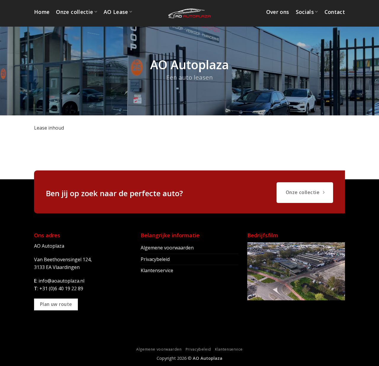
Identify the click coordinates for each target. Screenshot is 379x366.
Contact (335, 11)
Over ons (277, 11)
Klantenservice (157, 270)
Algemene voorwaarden (167, 247)
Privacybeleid (155, 259)
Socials (305, 11)
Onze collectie (74, 11)
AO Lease (116, 11)
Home (41, 11)
